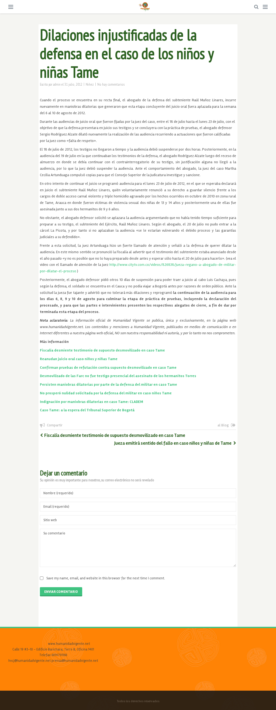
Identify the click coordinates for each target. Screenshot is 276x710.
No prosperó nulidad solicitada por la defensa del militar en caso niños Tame (106, 393)
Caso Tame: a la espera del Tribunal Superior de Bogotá (87, 410)
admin (57, 84)
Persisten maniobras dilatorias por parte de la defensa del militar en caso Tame (108, 384)
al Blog (223, 425)
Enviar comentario (61, 592)
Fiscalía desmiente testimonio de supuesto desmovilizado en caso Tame (102, 350)
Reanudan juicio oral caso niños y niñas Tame (79, 359)
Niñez (90, 84)
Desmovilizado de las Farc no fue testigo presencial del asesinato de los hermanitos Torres (118, 376)
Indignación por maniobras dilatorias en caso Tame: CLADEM (91, 401)
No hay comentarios (111, 84)
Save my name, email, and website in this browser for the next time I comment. (105, 578)
